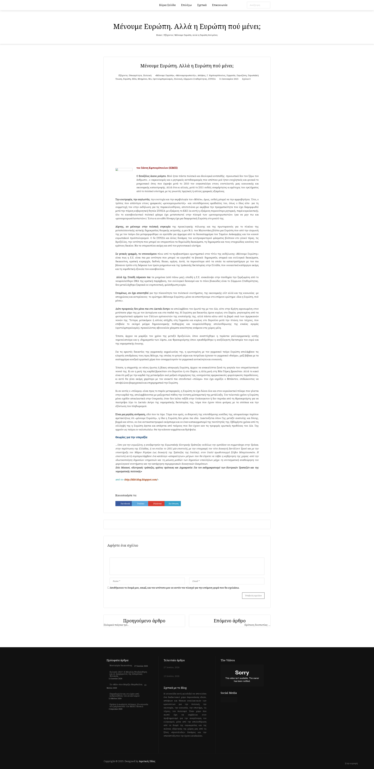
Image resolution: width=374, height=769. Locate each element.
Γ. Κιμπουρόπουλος (216, 75)
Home (159, 35)
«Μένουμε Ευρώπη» (164, 75)
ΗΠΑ (134, 78)
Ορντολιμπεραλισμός (163, 78)
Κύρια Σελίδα (167, 5)
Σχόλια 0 (246, 78)
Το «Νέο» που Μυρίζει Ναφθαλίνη (126, 684)
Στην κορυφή (351, 763)
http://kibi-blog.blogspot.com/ (140, 479)
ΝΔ (150, 78)
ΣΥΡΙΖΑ (212, 78)
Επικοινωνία (219, 5)
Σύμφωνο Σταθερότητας (195, 78)
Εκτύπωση (174, 503)
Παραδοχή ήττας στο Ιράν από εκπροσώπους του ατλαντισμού (125, 695)
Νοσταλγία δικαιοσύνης (121, 665)
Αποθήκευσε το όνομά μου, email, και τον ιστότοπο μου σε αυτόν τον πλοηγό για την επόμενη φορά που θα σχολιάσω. (174, 587)
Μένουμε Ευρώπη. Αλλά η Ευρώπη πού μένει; (187, 66)
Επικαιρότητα (135, 75)
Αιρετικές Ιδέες (147, 761)
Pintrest (157, 503)
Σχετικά (202, 5)
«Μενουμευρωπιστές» (185, 75)
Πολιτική (147, 75)
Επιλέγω (186, 5)
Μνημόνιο (142, 78)
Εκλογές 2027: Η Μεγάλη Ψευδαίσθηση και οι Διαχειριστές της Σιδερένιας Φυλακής (128, 674)
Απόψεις (202, 75)
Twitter (140, 503)
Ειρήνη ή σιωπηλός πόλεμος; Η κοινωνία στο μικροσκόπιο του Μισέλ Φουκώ (129, 705)
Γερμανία (231, 75)
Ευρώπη (127, 78)
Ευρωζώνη (242, 75)
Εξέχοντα (168, 35)
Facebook (125, 503)
